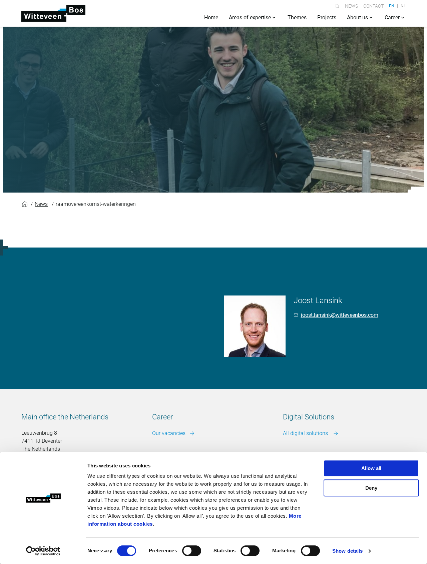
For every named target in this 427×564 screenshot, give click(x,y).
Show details (347, 551)
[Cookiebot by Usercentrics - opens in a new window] (43, 551)
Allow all (371, 468)
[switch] (191, 550)
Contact (373, 6)
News (351, 6)
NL (403, 6)
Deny (371, 488)
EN (391, 6)
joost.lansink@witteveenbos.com (339, 315)
